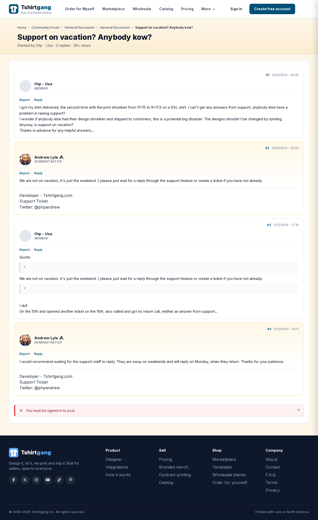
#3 (269, 225)
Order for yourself (229, 482)
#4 (269, 329)
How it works (118, 474)
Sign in (236, 9)
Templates (222, 467)
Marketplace (113, 9)
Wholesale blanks (229, 474)
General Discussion (80, 27)
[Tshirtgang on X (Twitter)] (24, 480)
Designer (114, 459)
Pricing (187, 9)
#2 (267, 148)
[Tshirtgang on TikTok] (59, 480)
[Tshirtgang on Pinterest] (70, 480)
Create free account (272, 9)
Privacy (273, 490)
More (206, 9)
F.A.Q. (271, 474)
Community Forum (45, 27)
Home (21, 27)
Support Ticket (33, 201)
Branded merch (173, 467)
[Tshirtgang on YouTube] (47, 480)
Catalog (166, 9)
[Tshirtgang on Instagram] (36, 480)
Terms (272, 482)
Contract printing (175, 474)
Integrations (117, 467)
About (271, 459)
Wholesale (142, 9)
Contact (273, 467)
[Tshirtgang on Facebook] (13, 480)
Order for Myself (79, 9)
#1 (267, 75)
